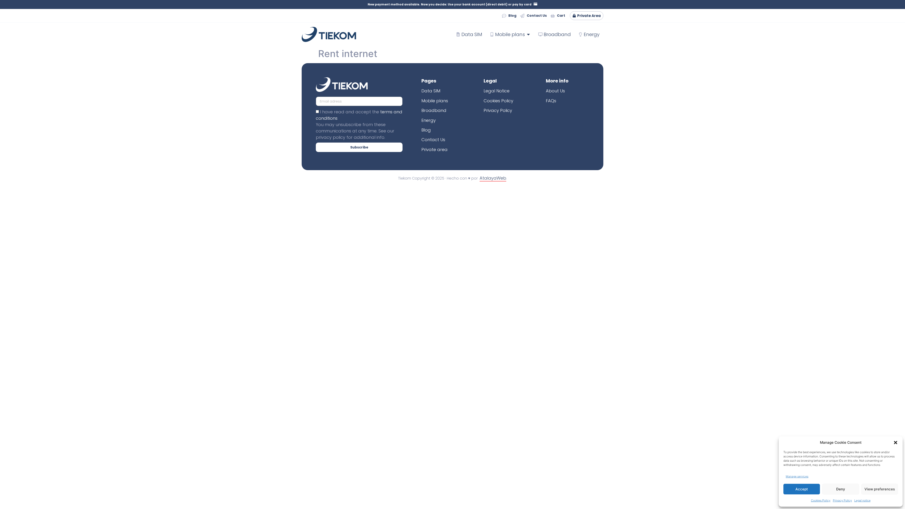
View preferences (879, 489)
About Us (555, 91)
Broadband (433, 110)
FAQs (551, 101)
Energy (428, 120)
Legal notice (862, 500)
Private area (434, 149)
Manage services (797, 476)
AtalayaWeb (493, 178)
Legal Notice (497, 91)
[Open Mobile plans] (528, 34)
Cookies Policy (821, 500)
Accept (801, 489)
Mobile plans (434, 101)
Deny (840, 489)
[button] (895, 442)
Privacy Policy (842, 500)
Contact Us (433, 140)
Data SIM (430, 91)
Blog (426, 130)
